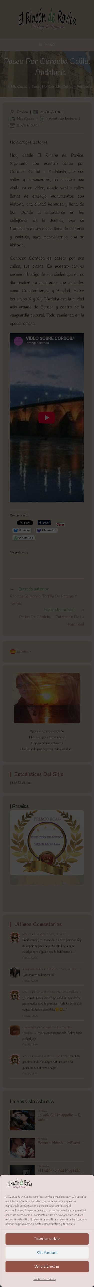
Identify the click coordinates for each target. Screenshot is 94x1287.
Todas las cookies (47, 1238)
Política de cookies (44, 1279)
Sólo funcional (47, 1252)
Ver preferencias (47, 1266)
